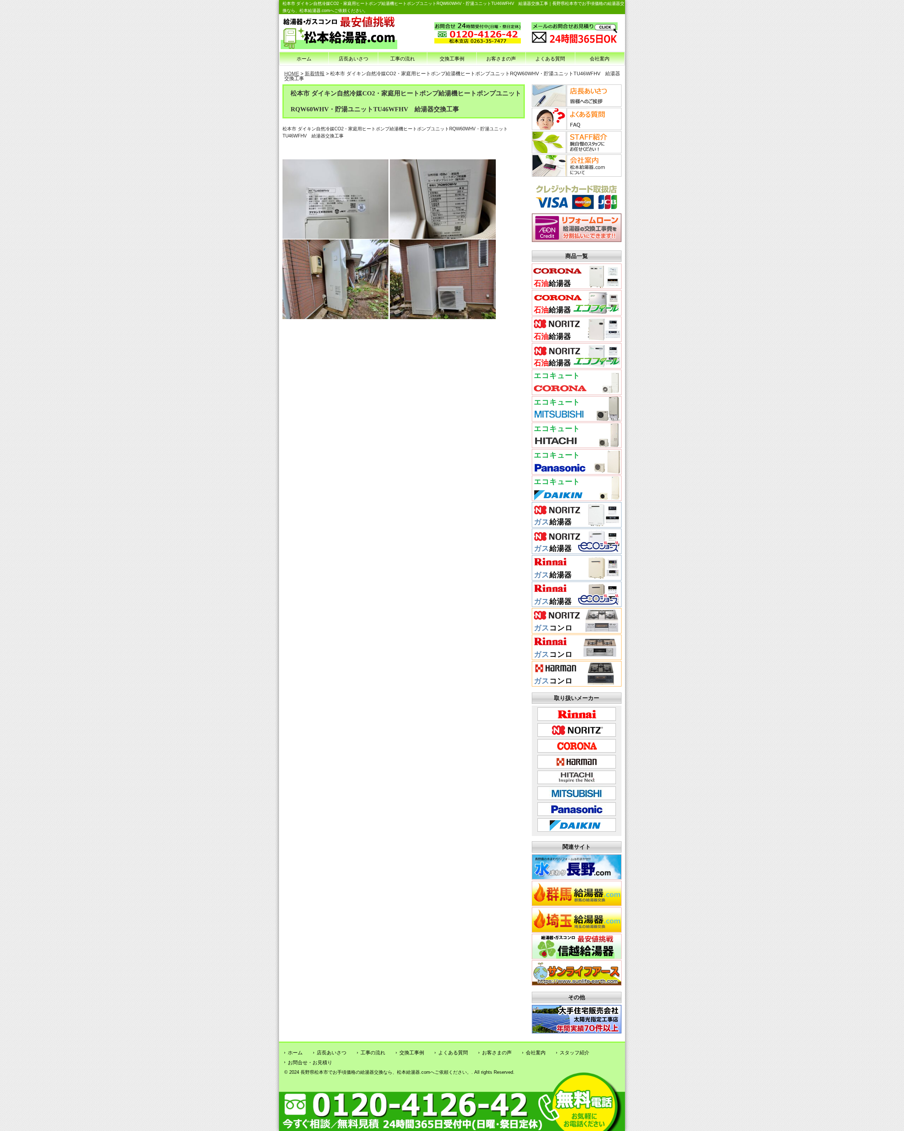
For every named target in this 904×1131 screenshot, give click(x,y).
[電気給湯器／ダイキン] (576, 498)
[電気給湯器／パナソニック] (576, 472)
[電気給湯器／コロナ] (576, 392)
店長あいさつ (353, 58)
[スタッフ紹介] (576, 151)
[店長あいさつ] (576, 104)
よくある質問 (550, 58)
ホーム (304, 58)
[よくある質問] (576, 128)
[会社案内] (576, 174)
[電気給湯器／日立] (576, 445)
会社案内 (599, 58)
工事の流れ (402, 58)
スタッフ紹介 (574, 1052)
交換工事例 (452, 58)
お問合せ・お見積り (310, 1062)
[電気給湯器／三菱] (576, 419)
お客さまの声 (501, 58)
